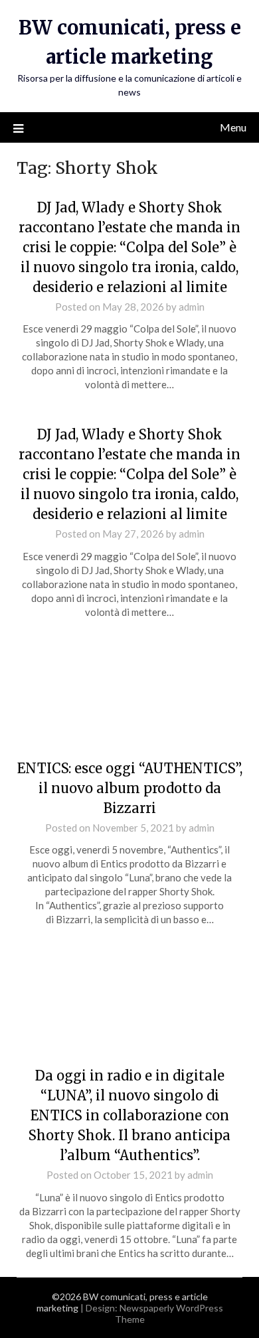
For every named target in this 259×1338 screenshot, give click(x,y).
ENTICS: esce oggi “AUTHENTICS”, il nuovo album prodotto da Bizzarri (129, 788)
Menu (233, 127)
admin (192, 307)
